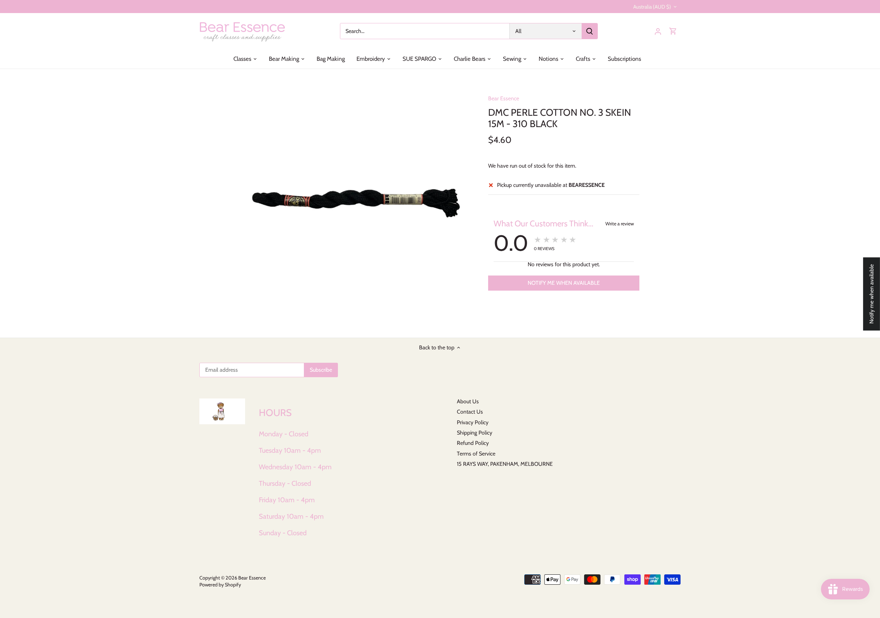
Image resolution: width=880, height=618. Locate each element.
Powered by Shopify (220, 585)
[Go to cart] (673, 31)
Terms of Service (476, 453)
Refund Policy (473, 443)
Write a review (619, 223)
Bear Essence (503, 98)
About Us (468, 401)
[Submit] (589, 31)
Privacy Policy (472, 422)
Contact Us (470, 411)
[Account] (658, 31)
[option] (356, 203)
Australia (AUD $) (652, 7)
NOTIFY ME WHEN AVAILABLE (564, 283)
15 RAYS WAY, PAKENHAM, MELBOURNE (505, 464)
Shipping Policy (474, 432)
